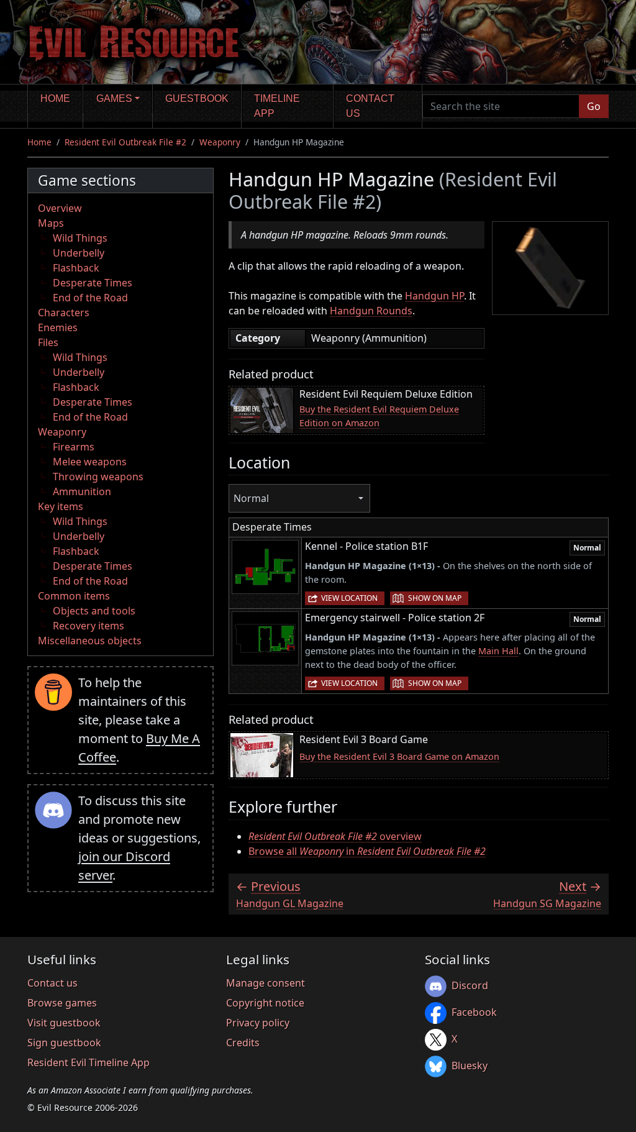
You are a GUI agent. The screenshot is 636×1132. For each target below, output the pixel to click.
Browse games (62, 1003)
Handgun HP (434, 296)
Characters (63, 312)
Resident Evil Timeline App (88, 1062)
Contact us (370, 106)
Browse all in (367, 851)
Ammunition (82, 491)
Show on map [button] (434, 598)
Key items (60, 506)
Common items (74, 596)
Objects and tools (94, 611)
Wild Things (80, 238)
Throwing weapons (98, 476)
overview (335, 836)
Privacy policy (257, 1022)
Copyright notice (265, 1003)
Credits (243, 1042)
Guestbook (197, 98)
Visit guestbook (64, 1022)
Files (48, 342)
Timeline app (277, 106)
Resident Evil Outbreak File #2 (125, 142)
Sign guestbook (64, 1042)
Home (55, 98)
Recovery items (88, 625)
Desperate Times (92, 283)
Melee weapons (90, 461)
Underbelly (78, 253)
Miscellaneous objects (90, 640)
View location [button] (349, 598)
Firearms (73, 447)
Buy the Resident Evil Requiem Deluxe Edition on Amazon (379, 416)
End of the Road (90, 297)
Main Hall (498, 651)
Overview (60, 208)
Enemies (58, 327)
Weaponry (219, 142)
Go (594, 106)
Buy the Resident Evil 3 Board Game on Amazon (399, 756)
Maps (51, 223)
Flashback (76, 268)
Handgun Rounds (371, 310)
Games (114, 98)
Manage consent (265, 983)
